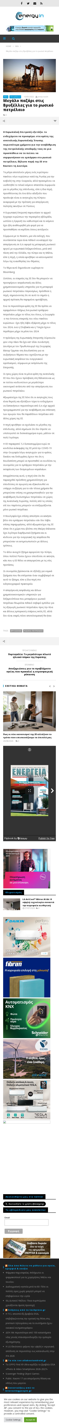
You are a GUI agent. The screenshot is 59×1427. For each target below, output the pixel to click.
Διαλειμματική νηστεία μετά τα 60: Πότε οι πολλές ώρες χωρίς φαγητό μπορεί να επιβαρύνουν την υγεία (27, 1291)
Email (7, 1218)
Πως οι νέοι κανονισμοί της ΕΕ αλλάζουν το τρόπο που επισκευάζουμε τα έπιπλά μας (27, 736)
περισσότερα (55, 121)
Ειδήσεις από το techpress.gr (26, 1309)
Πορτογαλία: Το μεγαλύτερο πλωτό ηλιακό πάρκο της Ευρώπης (29, 654)
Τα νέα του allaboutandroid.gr (27, 1360)
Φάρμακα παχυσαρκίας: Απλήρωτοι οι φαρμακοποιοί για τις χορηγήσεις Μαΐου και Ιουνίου (28, 1277)
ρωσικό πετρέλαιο (33, 631)
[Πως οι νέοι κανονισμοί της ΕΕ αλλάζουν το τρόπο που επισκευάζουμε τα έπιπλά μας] (29, 711)
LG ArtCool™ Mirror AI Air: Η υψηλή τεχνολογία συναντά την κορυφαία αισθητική (38, 902)
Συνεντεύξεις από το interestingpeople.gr (20, 1389)
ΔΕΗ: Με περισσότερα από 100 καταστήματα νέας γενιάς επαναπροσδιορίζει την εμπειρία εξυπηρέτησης (28, 1337)
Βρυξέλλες (16, 631)
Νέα (6, 97)
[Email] (34, 3)
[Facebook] (21, 3)
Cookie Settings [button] (13, 1419)
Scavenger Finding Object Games (22, 1373)
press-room (42, 97)
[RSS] (41, 3)
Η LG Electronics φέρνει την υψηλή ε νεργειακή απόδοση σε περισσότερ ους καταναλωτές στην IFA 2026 (30, 1351)
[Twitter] (28, 3)
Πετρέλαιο (15, 97)
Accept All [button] (30, 1419)
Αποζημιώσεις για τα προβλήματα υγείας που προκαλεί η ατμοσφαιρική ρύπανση (29, 670)
